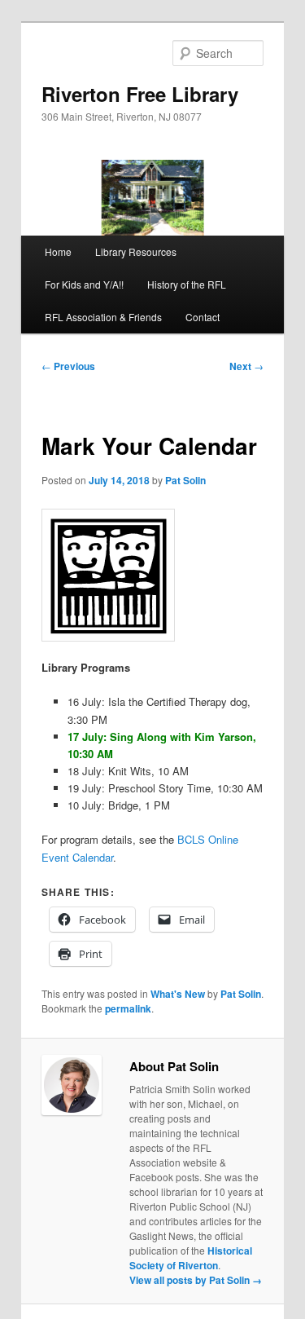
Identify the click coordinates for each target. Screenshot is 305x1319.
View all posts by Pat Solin (195, 1280)
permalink (128, 1008)
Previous (68, 366)
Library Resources (135, 251)
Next (246, 366)
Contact (202, 317)
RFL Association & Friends (103, 317)
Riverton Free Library (139, 94)
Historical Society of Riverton (190, 1258)
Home (58, 251)
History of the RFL (186, 284)
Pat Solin (185, 480)
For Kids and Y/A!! (84, 284)
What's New (177, 993)
